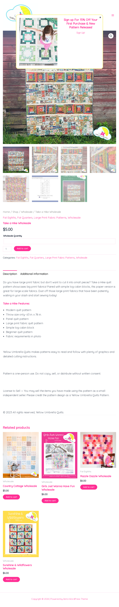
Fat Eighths (9, 217)
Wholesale (27, 211)
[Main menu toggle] (112, 15)
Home (6, 211)
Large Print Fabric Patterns (50, 217)
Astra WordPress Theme (75, 599)
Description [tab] (10, 274)
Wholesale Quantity (12, 236)
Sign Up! (80, 32)
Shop (15, 211)
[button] (110, 36)
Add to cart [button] (11, 497)
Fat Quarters (25, 217)
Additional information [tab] (34, 274)
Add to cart (22, 248)
